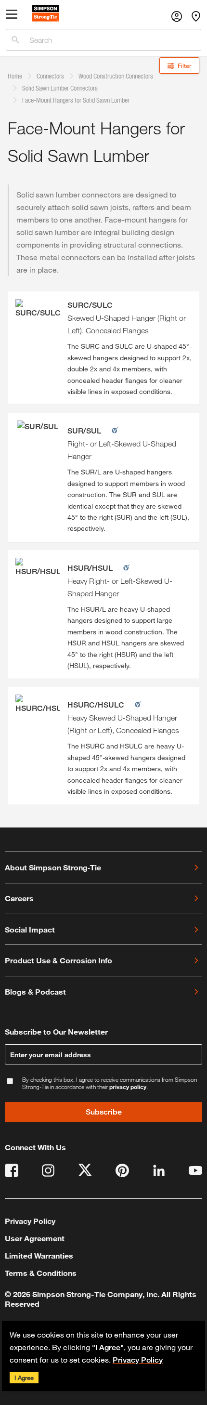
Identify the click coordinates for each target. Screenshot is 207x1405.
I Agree (24, 1377)
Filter (184, 65)
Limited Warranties (39, 1255)
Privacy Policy (138, 1360)
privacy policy (127, 1086)
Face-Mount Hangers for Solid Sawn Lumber (75, 100)
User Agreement (35, 1238)
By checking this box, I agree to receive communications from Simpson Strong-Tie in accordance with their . (109, 1083)
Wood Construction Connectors (115, 76)
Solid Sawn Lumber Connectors (60, 88)
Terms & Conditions (41, 1272)
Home (15, 76)
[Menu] (12, 16)
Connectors (50, 76)
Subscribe (104, 1111)
